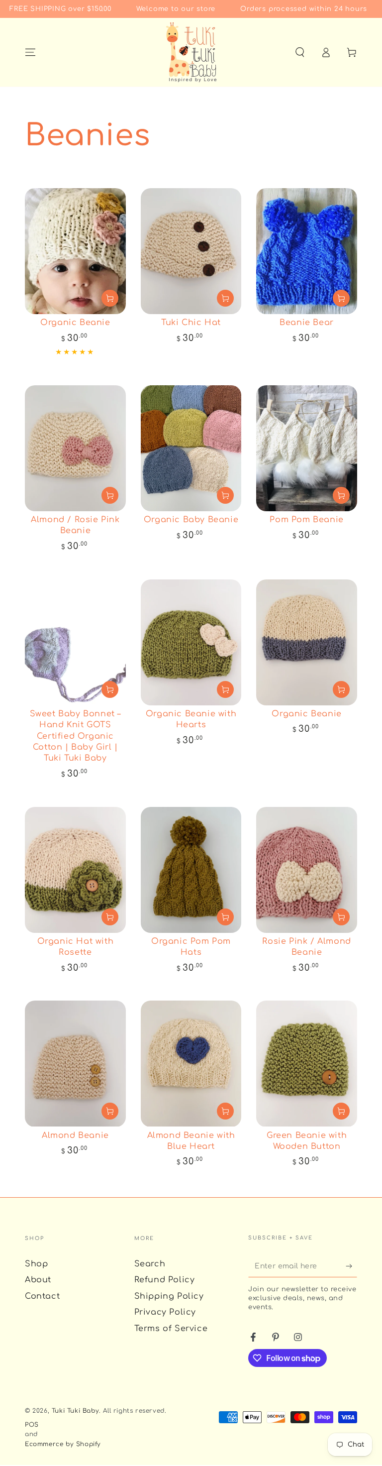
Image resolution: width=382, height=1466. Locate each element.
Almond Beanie (75, 1135)
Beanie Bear (307, 322)
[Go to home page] (191, 52)
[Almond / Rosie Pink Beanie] (75, 448)
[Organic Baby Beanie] (191, 448)
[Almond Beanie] (75, 1064)
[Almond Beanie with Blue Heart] (191, 1064)
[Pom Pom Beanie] (306, 448)
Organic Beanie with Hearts (191, 719)
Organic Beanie (75, 322)
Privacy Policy (165, 1312)
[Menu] (30, 52)
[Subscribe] (351, 1266)
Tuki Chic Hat (191, 322)
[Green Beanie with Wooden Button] (306, 1064)
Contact (42, 1296)
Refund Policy (164, 1279)
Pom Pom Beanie (306, 519)
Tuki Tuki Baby (75, 1410)
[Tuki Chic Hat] (191, 251)
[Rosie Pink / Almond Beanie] (306, 870)
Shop (36, 1263)
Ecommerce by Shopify (63, 1444)
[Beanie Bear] (306, 251)
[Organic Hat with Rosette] (75, 870)
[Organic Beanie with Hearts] (191, 642)
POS (32, 1424)
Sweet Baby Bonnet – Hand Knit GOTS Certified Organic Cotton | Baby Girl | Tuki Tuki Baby (75, 736)
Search (150, 1263)
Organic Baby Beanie (191, 519)
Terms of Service (171, 1328)
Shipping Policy (169, 1296)
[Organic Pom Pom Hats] (191, 870)
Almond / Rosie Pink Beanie (75, 525)
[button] (300, 52)
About (38, 1279)
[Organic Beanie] (75, 251)
